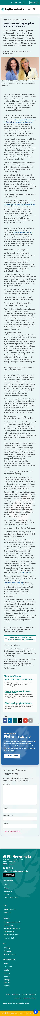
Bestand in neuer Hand (12, 928)
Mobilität (7, 970)
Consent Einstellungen (13, 994)
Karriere (6, 888)
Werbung (7, 948)
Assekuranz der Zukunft (12, 922)
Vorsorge (7, 979)
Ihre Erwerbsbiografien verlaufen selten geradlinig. (19, 203)
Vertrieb (6, 976)
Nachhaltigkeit (9, 938)
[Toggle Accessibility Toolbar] (35, 1011)
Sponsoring (8, 951)
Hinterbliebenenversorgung (13, 583)
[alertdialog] (20, 1013)
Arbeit (6, 964)
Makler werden (9, 932)
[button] (29, 9)
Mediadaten (8, 891)
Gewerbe (7, 973)
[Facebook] (4, 868)
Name (5, 808)
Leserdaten (7, 894)
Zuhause (7, 983)
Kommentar (7, 784)
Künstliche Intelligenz (11, 935)
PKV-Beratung (9, 925)
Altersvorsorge (9, 53)
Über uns (7, 885)
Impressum (17, 998)
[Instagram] (9, 868)
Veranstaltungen (9, 954)
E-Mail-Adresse (8, 815)
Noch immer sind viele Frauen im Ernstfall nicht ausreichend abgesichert (19, 121)
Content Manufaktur (11, 897)
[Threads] (12, 868)
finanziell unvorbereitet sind (22, 232)
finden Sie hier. (26, 572)
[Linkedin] (7, 868)
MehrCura (7, 913)
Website (5, 823)
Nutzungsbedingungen (29, 994)
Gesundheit (8, 967)
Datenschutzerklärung (29, 998)
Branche (7, 986)
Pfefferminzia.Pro (10, 909)
